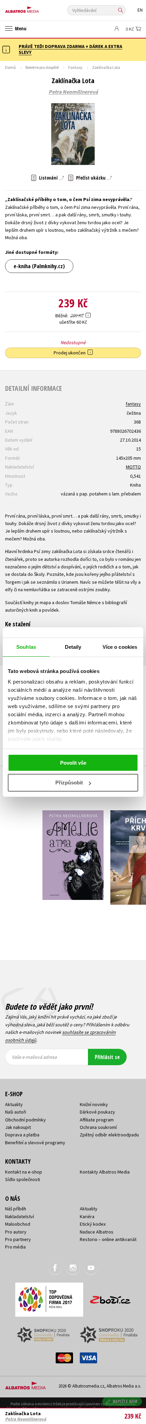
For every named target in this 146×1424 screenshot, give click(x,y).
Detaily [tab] (73, 647)
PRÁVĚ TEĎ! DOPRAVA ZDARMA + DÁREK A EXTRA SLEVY (70, 49)
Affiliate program (97, 1120)
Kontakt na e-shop (23, 1172)
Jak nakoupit (18, 1127)
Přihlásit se (107, 1057)
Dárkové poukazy (97, 1112)
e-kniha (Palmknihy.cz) (39, 266)
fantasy (133, 404)
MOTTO (133, 467)
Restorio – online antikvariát (108, 1239)
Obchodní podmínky (25, 1120)
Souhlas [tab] (26, 647)
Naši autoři (15, 1112)
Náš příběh (15, 1209)
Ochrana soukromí (98, 1127)
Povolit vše (73, 763)
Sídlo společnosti (22, 1179)
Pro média (15, 1247)
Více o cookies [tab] (120, 647)
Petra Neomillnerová (73, 92)
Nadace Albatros (96, 1232)
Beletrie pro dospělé (42, 67)
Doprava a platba (22, 1135)
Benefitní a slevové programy (35, 1142)
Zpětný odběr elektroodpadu (109, 1135)
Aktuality (14, 1104)
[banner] (35, 8)
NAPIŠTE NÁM (125, 1401)
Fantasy (75, 67)
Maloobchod (17, 1224)
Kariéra (87, 1216)
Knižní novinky (94, 1104)
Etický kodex (93, 1224)
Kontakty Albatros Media (105, 1172)
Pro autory (15, 1232)
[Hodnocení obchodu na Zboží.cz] (110, 1297)
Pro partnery (18, 1239)
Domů (10, 67)
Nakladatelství (19, 1216)
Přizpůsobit (69, 782)
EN (140, 10)
